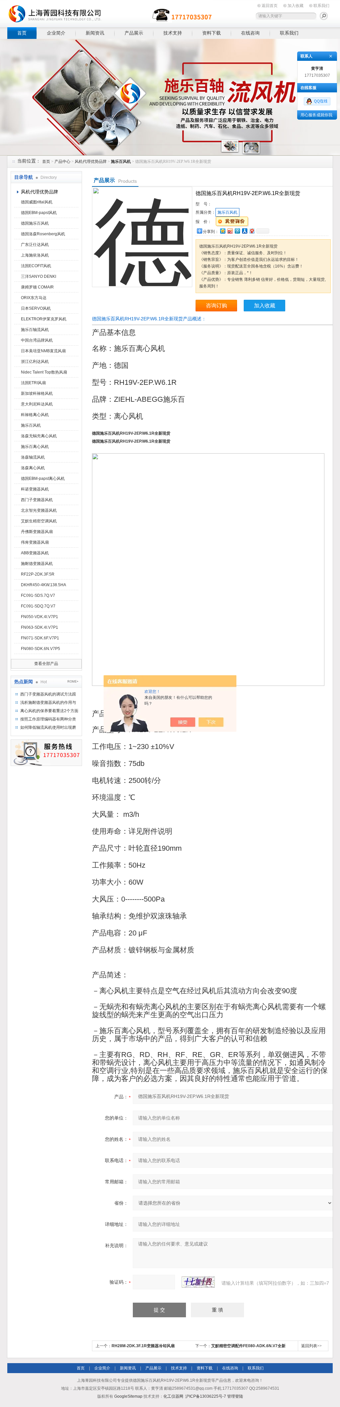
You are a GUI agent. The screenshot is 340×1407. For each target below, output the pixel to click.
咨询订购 (216, 305)
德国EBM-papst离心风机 (43, 478)
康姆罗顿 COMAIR (37, 287)
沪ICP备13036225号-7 (205, 1396)
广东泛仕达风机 (35, 244)
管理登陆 (235, 1396)
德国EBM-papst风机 (39, 212)
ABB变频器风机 (35, 553)
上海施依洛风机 (35, 255)
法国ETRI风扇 (33, 382)
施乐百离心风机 (35, 446)
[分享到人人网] (244, 231)
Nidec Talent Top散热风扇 (44, 372)
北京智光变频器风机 (39, 510)
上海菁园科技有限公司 (110, 12)
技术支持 (172, 33)
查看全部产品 (46, 663)
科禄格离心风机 (35, 414)
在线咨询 (250, 33)
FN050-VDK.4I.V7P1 (39, 616)
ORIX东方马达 (33, 297)
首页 (22, 33)
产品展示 (134, 33)
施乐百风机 (31, 425)
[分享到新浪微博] (229, 231)
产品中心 (62, 161)
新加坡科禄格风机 (37, 393)
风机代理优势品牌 (91, 161)
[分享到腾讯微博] (237, 231)
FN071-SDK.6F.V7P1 (40, 638)
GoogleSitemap (128, 1396)
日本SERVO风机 (36, 308)
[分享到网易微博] (251, 231)
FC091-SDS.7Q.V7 (38, 595)
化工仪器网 (173, 1396)
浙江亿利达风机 (35, 361)
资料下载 (211, 33)
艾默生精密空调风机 (39, 521)
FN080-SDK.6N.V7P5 (40, 648)
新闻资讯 (95, 33)
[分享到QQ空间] (222, 231)
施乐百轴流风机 (35, 329)
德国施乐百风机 (35, 223)
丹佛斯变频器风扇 (37, 531)
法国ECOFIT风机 (36, 266)
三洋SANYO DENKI (38, 276)
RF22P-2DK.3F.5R (37, 574)
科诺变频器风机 (35, 489)
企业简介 (56, 33)
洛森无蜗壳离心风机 (39, 436)
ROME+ (72, 681)
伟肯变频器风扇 (35, 542)
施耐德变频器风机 (37, 563)
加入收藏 (295, 5)
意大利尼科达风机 (37, 404)
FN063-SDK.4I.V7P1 (39, 627)
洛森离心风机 (33, 468)
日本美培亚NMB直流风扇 (43, 351)
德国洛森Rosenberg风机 (43, 234)
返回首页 (270, 5)
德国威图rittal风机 (36, 202)
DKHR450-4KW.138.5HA (43, 585)
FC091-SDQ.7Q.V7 (38, 606)
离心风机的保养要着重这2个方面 (49, 710)
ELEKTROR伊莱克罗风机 (43, 319)
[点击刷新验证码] (198, 1282)
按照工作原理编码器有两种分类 (48, 719)
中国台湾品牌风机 (37, 340)
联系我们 (321, 5)
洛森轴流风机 (33, 457)
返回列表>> (311, 1346)
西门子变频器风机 (37, 499)
